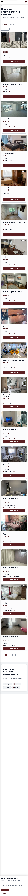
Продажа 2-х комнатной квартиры (13, 84)
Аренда (12, 24)
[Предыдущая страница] (3, 655)
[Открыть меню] (2, 2)
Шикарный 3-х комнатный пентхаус (13, 360)
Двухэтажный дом (8, 50)
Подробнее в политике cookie (17, 887)
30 (22, 655)
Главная (3, 5)
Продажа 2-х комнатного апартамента (10, 430)
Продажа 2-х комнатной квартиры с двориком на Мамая (13, 292)
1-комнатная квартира (9, 153)
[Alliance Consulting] (26, 2)
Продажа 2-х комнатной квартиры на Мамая (14, 533)
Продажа (4, 24)
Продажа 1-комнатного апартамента (14, 188)
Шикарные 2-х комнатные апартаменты (10, 395)
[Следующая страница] (25, 655)
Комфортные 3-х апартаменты (12, 257)
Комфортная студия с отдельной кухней (13, 602)
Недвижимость (10, 5)
